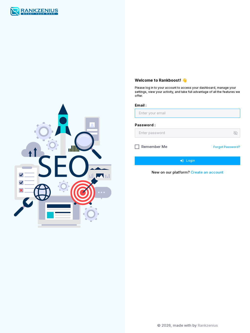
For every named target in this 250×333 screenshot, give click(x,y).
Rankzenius (208, 325)
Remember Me (154, 146)
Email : (140, 105)
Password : (145, 125)
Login (190, 160)
